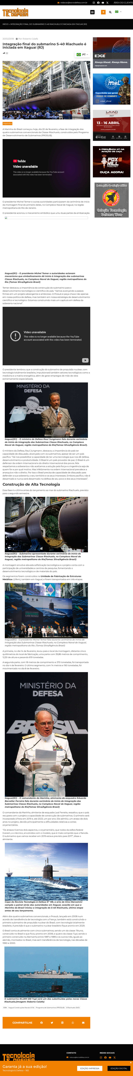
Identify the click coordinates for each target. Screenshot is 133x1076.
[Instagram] (94, 3)
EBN (5, 1008)
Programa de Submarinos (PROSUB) (50, 1008)
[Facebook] (98, 3)
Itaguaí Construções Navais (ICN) (21, 1008)
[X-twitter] (107, 3)
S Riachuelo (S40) (73, 1008)
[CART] (103, 12)
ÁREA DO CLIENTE (123, 2)
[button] (92, 12)
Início (5, 24)
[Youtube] (103, 3)
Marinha (7, 123)
